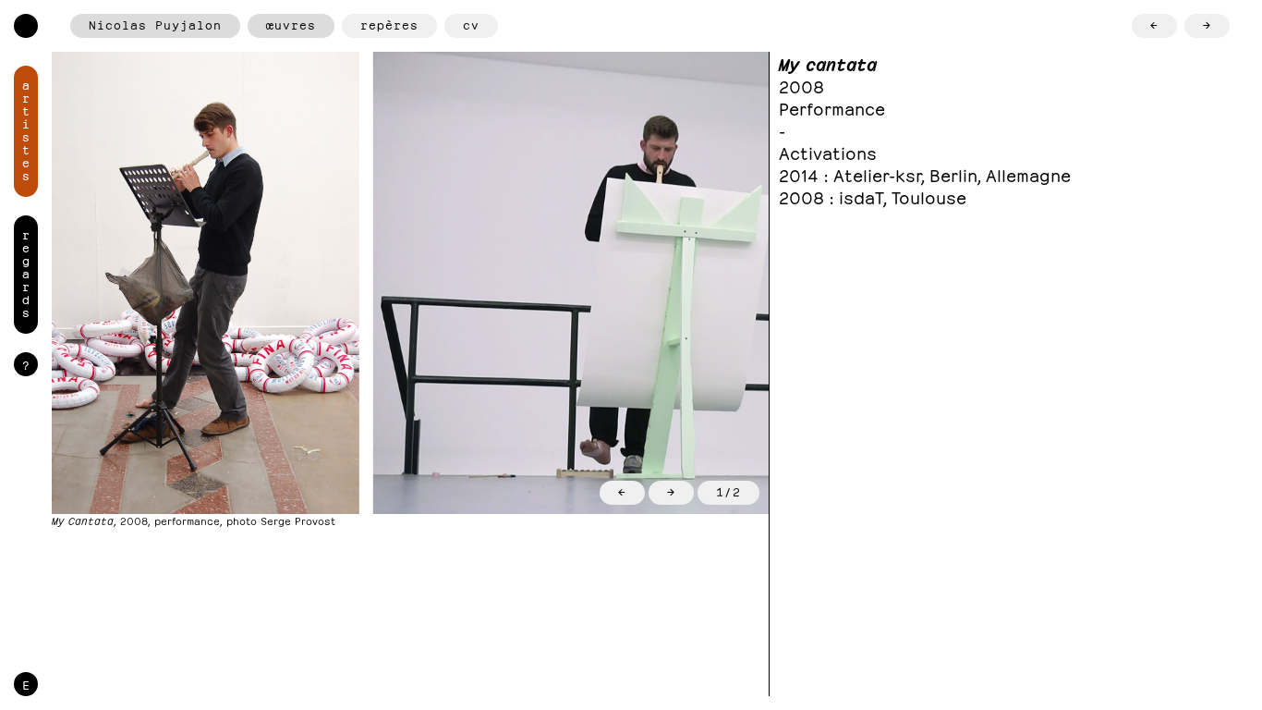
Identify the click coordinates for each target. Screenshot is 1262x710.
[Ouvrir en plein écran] (205, 283)
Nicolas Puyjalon (155, 23)
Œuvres (291, 23)
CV (471, 23)
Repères (389, 23)
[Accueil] (26, 26)
